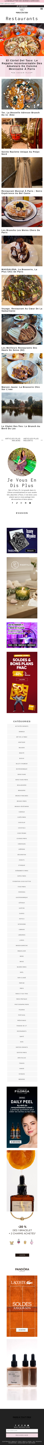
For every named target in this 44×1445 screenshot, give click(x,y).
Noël (21, 972)
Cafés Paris (21, 817)
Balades (22, 747)
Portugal (21, 1015)
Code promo (21, 833)
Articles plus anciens (12, 439)
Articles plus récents (31, 439)
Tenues (21, 1063)
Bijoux (21, 758)
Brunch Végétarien (22, 806)
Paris (22, 988)
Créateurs (22, 844)
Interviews (22, 924)
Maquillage (22, 951)
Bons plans (22, 774)
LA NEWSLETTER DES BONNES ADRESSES (22, 1)
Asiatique (21, 742)
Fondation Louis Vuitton (22, 881)
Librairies (21, 935)
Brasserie (21, 790)
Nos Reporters (22, 1427)
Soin (21, 1041)
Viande (21, 1068)
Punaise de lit (22, 1025)
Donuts (22, 860)
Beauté (21, 753)
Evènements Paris (21, 870)
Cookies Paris (22, 838)
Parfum (21, 983)
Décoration (21, 854)
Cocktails (21, 828)
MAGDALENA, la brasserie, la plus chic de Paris (19, 270)
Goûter (22, 908)
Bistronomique (21, 769)
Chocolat (21, 822)
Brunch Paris (22, 801)
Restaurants (21, 1031)
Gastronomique (22, 897)
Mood (22, 961)
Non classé (22, 977)
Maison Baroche (22, 945)
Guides (21, 913)
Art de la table (21, 737)
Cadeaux (22, 811)
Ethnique (21, 865)
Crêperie (22, 849)
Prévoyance (21, 1020)
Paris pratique (21, 999)
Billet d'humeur (22, 763)
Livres (21, 940)
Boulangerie (21, 785)
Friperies (21, 892)
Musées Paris (21, 967)
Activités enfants (21, 726)
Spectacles (22, 1057)
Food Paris (22, 886)
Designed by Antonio (26, 1442)
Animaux (22, 731)
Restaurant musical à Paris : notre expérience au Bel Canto (22, 192)
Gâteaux (22, 902)
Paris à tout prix (22, 993)
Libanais (22, 929)
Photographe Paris (22, 1004)
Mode (22, 956)
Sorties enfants (22, 1047)
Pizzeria (22, 1009)
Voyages (22, 1074)
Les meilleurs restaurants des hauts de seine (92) (19, 349)
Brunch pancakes (21, 795)
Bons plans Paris (22, 779)
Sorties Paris (22, 1052)
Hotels (21, 918)
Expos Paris (21, 876)
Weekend (22, 1079)
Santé (22, 1036)
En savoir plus (22, 73)
